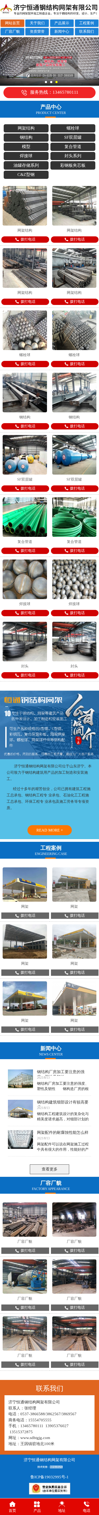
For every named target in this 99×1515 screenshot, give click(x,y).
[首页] (12, 1504)
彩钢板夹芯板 (73, 165)
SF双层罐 (73, 137)
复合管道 (72, 146)
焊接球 (26, 156)
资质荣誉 (37, 32)
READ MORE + (49, 830)
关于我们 (37, 23)
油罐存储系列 (26, 165)
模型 (26, 146)
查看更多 (50, 1169)
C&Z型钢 (26, 174)
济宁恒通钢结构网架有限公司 (49, 1460)
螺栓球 (73, 128)
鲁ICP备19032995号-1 (49, 1477)
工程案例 (86, 23)
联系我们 (86, 32)
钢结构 (26, 137)
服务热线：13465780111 (54, 92)
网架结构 (26, 128)
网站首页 (12, 23)
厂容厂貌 (12, 32)
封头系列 (72, 156)
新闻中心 (61, 32)
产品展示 (61, 23)
